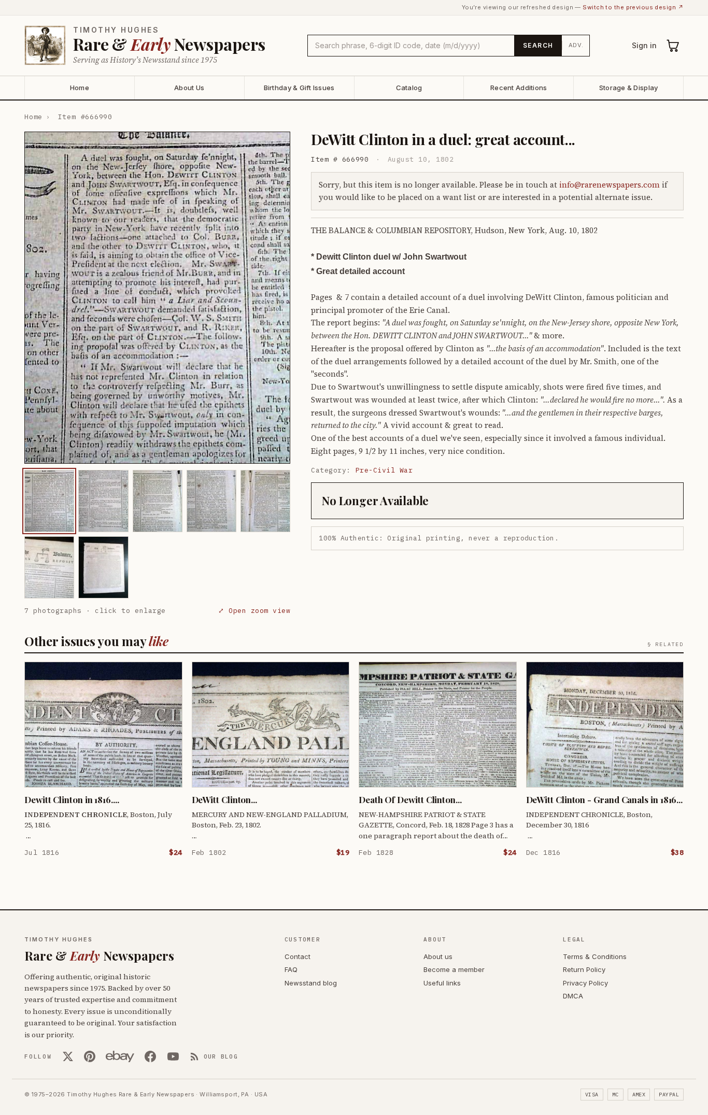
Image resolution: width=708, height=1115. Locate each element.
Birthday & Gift (299, 87)
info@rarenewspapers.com (609, 184)
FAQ (291, 969)
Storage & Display (628, 87)
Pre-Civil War (384, 470)
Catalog (409, 87)
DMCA (573, 996)
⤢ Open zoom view (254, 610)
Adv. (576, 45)
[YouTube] (173, 1056)
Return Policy (584, 969)
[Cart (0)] (673, 45)
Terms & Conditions (595, 956)
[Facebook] (150, 1056)
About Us (189, 87)
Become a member (454, 969)
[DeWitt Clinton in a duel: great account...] (49, 501)
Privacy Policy (585, 983)
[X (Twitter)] (68, 1056)
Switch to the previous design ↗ (633, 7)
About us (437, 956)
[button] (157, 298)
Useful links (442, 983)
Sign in (644, 45)
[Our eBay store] (120, 1056)
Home (79, 87)
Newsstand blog (311, 983)
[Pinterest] (89, 1056)
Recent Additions (518, 87)
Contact (297, 956)
